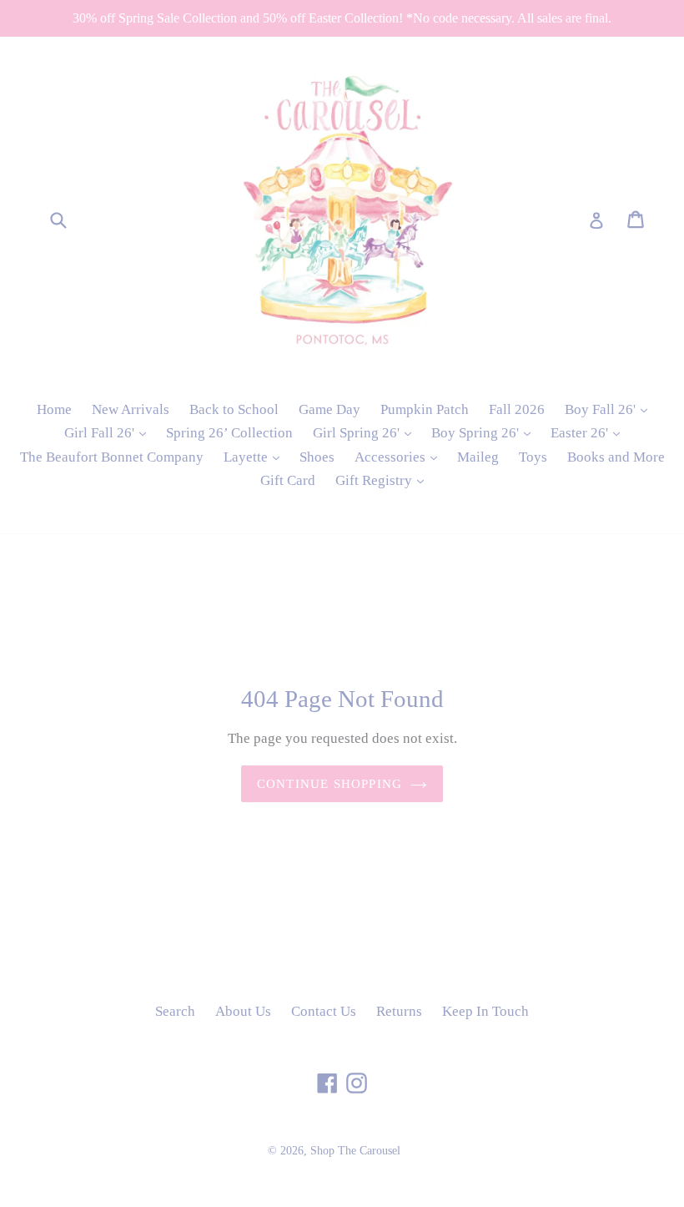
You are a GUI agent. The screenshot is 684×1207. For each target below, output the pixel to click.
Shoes (316, 457)
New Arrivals (130, 409)
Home (54, 409)
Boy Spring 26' (485, 432)
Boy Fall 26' (610, 409)
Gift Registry (383, 480)
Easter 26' (589, 432)
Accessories (400, 456)
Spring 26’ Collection (229, 433)
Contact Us (323, 1011)
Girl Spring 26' (366, 432)
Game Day (329, 409)
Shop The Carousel (355, 1150)
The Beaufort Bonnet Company (112, 457)
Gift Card (287, 480)
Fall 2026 (517, 409)
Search (175, 1011)
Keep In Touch (485, 1011)
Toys (533, 457)
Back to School (234, 409)
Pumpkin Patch (424, 409)
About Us (243, 1011)
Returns (399, 1011)
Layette (256, 456)
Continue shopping (329, 783)
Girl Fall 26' (109, 432)
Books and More (616, 457)
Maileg (478, 457)
